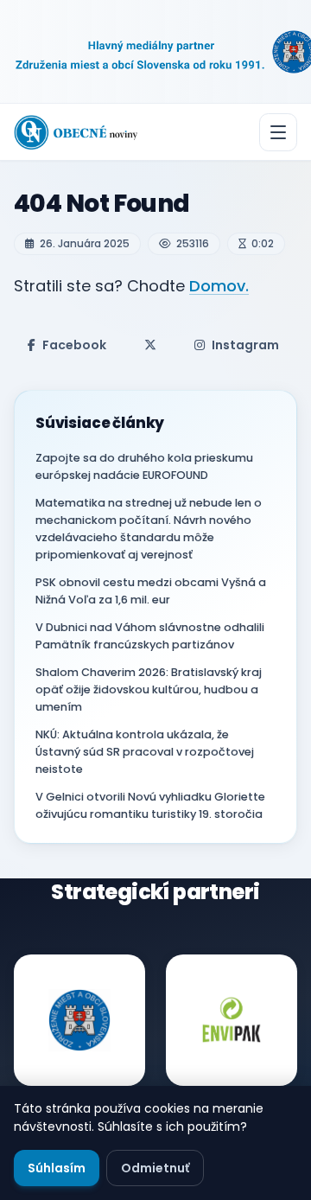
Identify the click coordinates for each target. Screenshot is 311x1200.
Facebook (74, 345)
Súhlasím (57, 1168)
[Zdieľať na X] (150, 345)
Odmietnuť (155, 1168)
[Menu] (278, 132)
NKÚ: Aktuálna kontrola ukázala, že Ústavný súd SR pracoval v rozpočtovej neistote (144, 751)
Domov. (219, 286)
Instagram (245, 345)
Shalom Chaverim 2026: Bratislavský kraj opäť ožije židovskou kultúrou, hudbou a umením (148, 689)
